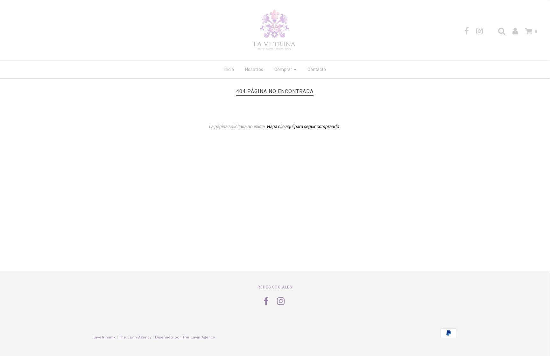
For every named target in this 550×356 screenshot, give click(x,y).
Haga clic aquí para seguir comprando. (304, 126)
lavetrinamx (105, 337)
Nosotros (254, 69)
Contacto (316, 69)
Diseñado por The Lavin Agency (185, 337)
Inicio (229, 69)
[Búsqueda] (498, 31)
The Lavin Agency (135, 337)
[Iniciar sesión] (512, 31)
